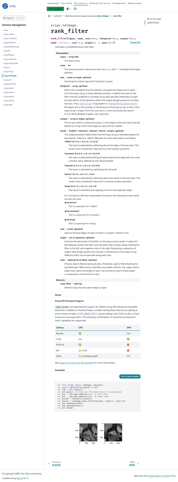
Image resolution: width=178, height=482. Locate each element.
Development (119, 3)
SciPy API (57, 16)
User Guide (66, 3)
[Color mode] (68, 9)
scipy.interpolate (10, 63)
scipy (5, 30)
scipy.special (8, 100)
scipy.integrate (9, 59)
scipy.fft (6, 50)
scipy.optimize (9, 84)
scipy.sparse (8, 92)
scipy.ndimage (10, 75)
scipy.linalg (8, 71)
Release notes (135, 3)
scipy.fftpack (8, 55)
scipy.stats (7, 104)
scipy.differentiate (11, 46)
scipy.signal (8, 88)
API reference (80, 3)
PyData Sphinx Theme (158, 475)
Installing (52, 3)
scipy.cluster (8, 34)
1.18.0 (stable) (54, 8)
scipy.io (6, 67)
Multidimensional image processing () (87, 16)
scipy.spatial (8, 96)
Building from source (100, 3)
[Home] (49, 16)
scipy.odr (7, 80)
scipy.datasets (9, 42)
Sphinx (19, 478)
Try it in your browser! (130, 376)
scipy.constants (10, 38)
